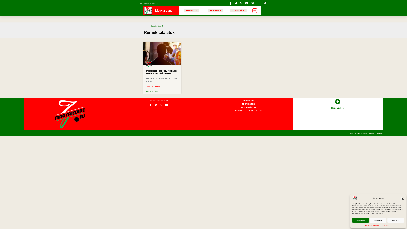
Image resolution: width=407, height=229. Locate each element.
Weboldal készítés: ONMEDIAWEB (366, 133)
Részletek (395, 220)
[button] (403, 198)
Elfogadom (360, 220)
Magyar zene (163, 10)
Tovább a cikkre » (153, 86)
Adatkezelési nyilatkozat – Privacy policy (377, 225)
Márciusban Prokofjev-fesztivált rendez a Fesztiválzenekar (161, 72)
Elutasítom (378, 220)
